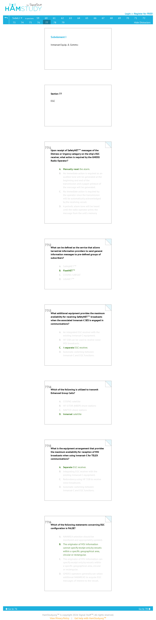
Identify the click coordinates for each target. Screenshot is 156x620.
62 (62, 18)
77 (46, 22)
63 (70, 18)
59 (38, 18)
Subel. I (16, 18)
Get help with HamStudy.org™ (90, 618)
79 (63, 22)
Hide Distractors (142, 22)
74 (22, 22)
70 (127, 18)
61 (54, 18)
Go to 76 (12, 608)
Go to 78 (143, 608)
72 (144, 18)
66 (95, 18)
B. (60, 173)
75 (30, 22)
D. (60, 206)
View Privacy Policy (59, 618)
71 (135, 18)
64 (78, 18)
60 (46, 18)
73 (14, 22)
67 (103, 18)
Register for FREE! (143, 13)
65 (86, 18)
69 (119, 18)
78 (54, 22)
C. (60, 191)
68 (111, 18)
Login (128, 13)
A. (60, 169)
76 (38, 22)
